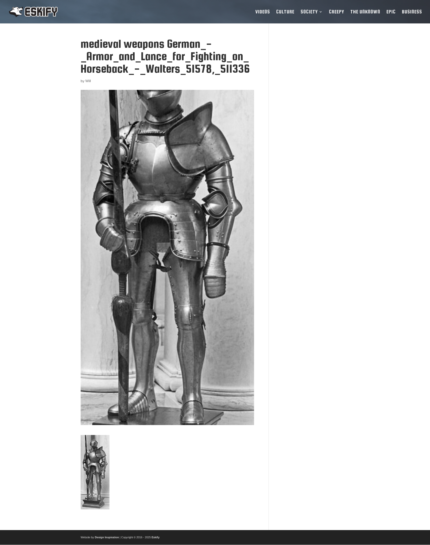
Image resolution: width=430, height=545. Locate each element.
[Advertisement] (312, 112)
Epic (391, 12)
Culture (285, 12)
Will (88, 81)
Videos (262, 12)
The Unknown (365, 12)
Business (412, 12)
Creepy (336, 12)
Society (309, 12)
